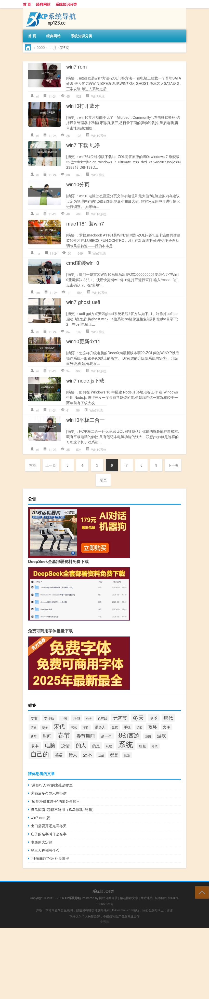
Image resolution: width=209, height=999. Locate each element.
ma (38, 253)
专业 (34, 718)
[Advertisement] (104, 963)
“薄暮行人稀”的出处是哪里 (52, 784)
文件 (166, 727)
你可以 (102, 718)
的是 (96, 745)
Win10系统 (98, 135)
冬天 (138, 717)
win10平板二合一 (85, 419)
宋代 (59, 726)
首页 (32, 465)
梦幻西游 (128, 735)
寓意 (74, 727)
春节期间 (85, 735)
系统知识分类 (66, 4)
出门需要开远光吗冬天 (49, 825)
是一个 (106, 736)
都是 (114, 754)
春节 (64, 734)
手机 (127, 727)
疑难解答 (161, 898)
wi (37, 96)
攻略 (152, 727)
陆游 (127, 755)
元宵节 (120, 717)
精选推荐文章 (129, 898)
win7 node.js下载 (85, 380)
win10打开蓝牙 (83, 105)
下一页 (173, 465)
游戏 (161, 735)
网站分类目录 (108, 898)
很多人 (100, 726)
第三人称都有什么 (45, 850)
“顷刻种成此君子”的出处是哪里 (55, 801)
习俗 (76, 718)
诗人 (73, 755)
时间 (47, 736)
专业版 (49, 718)
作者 (89, 718)
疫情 (65, 745)
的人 (81, 745)
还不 (87, 754)
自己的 (40, 754)
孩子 (45, 727)
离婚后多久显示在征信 (49, 793)
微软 (115, 727)
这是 (101, 755)
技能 (139, 727)
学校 (33, 727)
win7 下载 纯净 (83, 145)
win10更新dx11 (83, 341)
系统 (125, 744)
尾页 (103, 479)
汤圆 (148, 736)
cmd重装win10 (82, 262)
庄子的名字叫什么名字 (49, 833)
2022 (41, 47)
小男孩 (104, 921)
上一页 (50, 465)
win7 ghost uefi (83, 302)
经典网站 (43, 4)
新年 (34, 736)
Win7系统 (97, 96)
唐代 (168, 717)
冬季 (154, 718)
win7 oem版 (40, 817)
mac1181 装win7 (85, 223)
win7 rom (76, 66)
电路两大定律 (41, 842)
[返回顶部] (200, 892)
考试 (155, 746)
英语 (59, 754)
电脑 (50, 745)
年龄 (86, 727)
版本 (35, 745)
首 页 (27, 4)
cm (38, 292)
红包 (142, 745)
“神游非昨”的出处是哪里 (50, 858)
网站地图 (146, 898)
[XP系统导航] (49, 9)
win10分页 (77, 184)
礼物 (109, 746)
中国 (64, 718)
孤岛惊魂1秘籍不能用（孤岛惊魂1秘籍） (63, 809)
